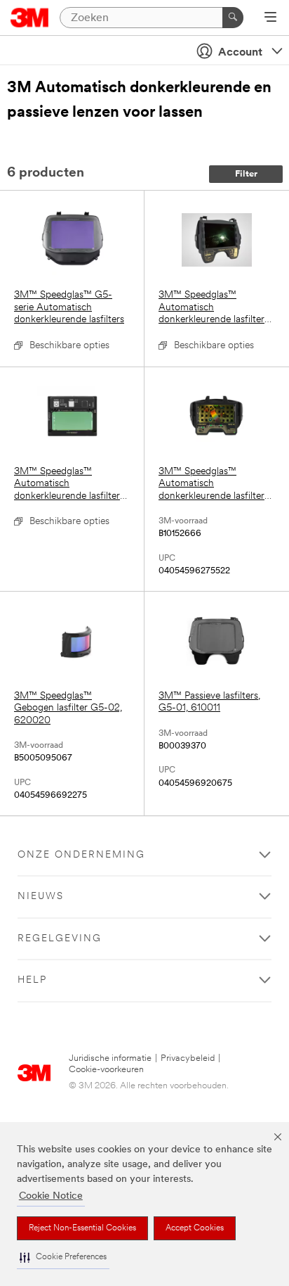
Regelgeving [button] (60, 939)
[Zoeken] (232, 17)
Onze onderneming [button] (81, 855)
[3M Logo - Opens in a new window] (30, 17)
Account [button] (240, 52)
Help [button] (32, 980)
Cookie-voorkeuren (106, 1069)
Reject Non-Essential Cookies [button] (82, 1228)
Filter (246, 174)
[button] (63, 1257)
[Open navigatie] (270, 18)
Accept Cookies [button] (195, 1228)
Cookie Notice (51, 1196)
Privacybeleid (188, 1058)
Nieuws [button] (41, 896)
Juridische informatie (110, 1058)
